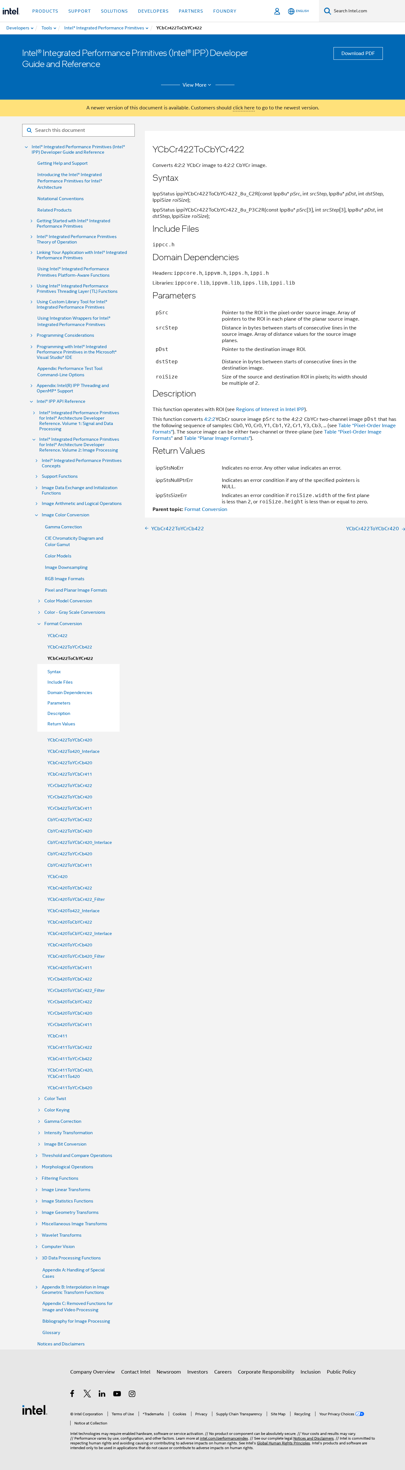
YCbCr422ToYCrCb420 (69, 763)
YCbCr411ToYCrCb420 (69, 1088)
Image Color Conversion (65, 515)
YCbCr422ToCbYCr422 (70, 658)
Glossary (51, 1332)
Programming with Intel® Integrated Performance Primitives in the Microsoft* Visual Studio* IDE (77, 352)
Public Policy (341, 1372)
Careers (223, 1372)
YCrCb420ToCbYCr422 (69, 1002)
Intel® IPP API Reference (61, 401)
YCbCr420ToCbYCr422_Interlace (79, 933)
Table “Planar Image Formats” (217, 438)
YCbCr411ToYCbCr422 (69, 1047)
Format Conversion (63, 623)
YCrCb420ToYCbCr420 (69, 1013)
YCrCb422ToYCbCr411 (69, 808)
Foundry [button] (225, 11)
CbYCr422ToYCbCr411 (69, 865)
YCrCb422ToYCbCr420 (69, 797)
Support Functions (60, 476)
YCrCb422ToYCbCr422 (69, 785)
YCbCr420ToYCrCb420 (69, 945)
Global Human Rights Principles (283, 1443)
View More (195, 85)
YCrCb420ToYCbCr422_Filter (76, 990)
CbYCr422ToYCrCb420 (69, 854)
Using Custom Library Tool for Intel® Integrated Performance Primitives (72, 304)
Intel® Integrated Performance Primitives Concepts (82, 463)
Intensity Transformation (68, 1132)
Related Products (54, 210)
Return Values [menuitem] (61, 724)
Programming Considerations (65, 335)
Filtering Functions (60, 1178)
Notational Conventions (60, 198)
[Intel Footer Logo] (34, 1409)
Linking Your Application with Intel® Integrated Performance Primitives (82, 255)
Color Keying (57, 1110)
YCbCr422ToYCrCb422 (69, 647)
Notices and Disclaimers (61, 1344)
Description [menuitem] (58, 713)
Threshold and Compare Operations (77, 1155)
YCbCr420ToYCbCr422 (69, 888)
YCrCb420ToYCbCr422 (69, 979)
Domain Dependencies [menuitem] (69, 692)
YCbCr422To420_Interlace (73, 751)
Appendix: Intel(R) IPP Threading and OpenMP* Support (73, 388)
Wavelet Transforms (62, 1235)
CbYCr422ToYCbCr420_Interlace (79, 842)
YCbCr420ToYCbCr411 (69, 967)
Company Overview (92, 1372)
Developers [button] (153, 11)
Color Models (58, 556)
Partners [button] (191, 11)
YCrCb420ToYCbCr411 (69, 1024)
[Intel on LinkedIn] (102, 1394)
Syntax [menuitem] (54, 671)
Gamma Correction (63, 527)
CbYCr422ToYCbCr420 (69, 831)
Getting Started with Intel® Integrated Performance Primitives (73, 223)
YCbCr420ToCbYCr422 (69, 922)
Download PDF (358, 53)
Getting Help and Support (62, 163)
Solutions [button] (114, 11)
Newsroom (169, 1372)
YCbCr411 (57, 1036)
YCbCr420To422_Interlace (73, 910)
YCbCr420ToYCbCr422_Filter (76, 899)
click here (244, 108)
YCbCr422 (57, 635)
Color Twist (55, 1098)
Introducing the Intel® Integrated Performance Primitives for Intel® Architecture (69, 181)
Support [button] (79, 11)
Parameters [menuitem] (59, 703)
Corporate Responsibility (266, 1372)
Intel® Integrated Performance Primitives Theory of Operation (77, 239)
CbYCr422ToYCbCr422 (69, 819)
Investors (197, 1372)
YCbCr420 (57, 876)
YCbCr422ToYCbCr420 (69, 740)
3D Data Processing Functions (71, 1258)
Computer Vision (58, 1246)
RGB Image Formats (64, 578)
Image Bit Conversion (65, 1144)
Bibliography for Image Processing (76, 1321)
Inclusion (311, 1372)
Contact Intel (135, 1372)
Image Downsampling (66, 567)
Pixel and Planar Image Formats (76, 590)
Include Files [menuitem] (60, 682)
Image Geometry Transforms (70, 1212)
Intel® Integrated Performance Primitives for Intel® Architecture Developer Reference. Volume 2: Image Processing (79, 445)
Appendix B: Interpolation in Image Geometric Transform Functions (75, 1289)
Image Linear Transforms (66, 1189)
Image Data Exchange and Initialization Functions (79, 490)
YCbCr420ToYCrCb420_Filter (76, 956)
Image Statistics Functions (67, 1201)
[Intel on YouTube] (117, 1394)
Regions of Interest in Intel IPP (270, 409)
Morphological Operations (67, 1167)
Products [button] (45, 11)
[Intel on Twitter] (87, 1394)
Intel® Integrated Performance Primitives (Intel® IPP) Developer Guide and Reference (78, 149)
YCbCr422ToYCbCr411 (69, 774)
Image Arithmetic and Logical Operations (82, 503)
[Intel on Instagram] (132, 1394)
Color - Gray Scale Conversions (74, 612)
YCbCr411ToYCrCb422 (69, 1058)
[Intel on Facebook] (73, 1394)
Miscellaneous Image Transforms (74, 1224)
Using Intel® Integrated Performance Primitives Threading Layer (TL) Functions (77, 288)
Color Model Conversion (68, 601)
